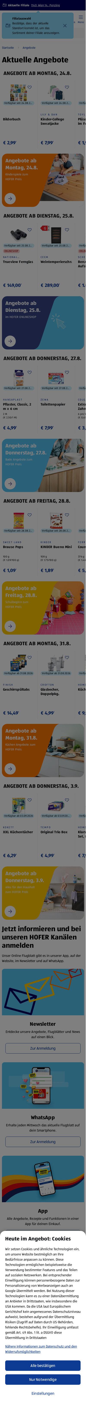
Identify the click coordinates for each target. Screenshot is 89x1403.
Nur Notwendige (43, 1379)
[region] (43, 1317)
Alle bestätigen (42, 1365)
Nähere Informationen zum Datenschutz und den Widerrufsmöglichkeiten (41, 1349)
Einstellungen (43, 1393)
